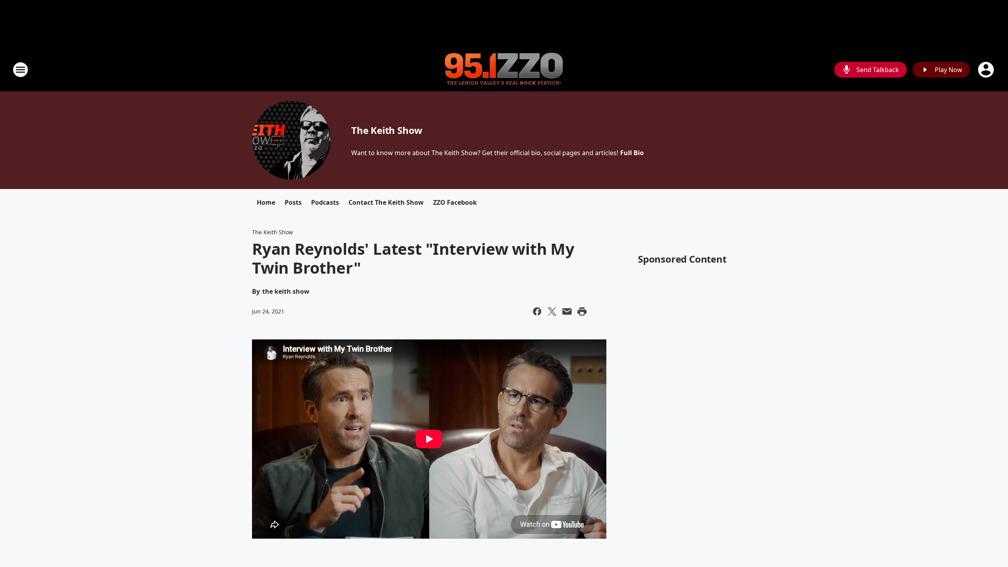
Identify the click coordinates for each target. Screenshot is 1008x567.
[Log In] (986, 70)
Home (266, 202)
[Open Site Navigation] (20, 70)
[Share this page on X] (552, 311)
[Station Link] (504, 70)
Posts (293, 202)
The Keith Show (386, 130)
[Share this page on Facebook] (537, 311)
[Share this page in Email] (567, 311)
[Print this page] (581, 311)
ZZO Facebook (455, 202)
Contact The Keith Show (386, 202)
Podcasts (325, 202)
